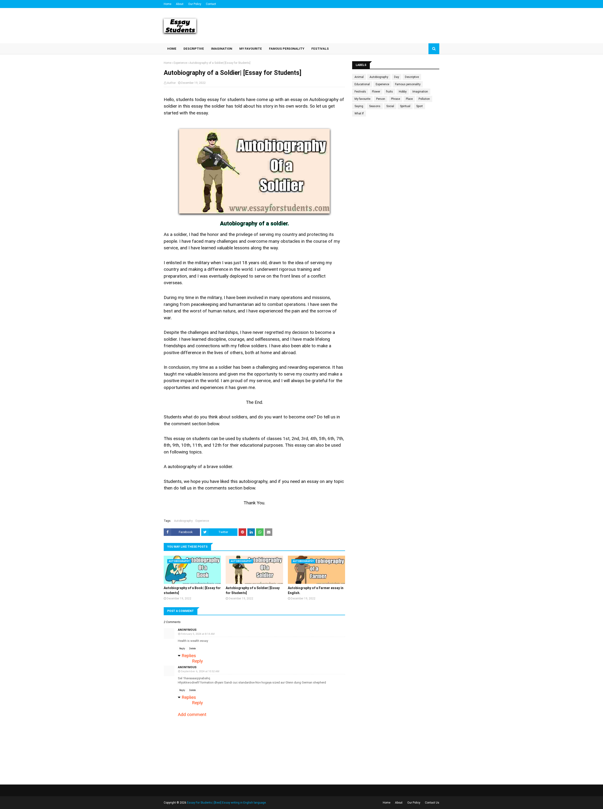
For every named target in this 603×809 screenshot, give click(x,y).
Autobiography (183, 520)
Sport (419, 106)
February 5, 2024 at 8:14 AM (198, 633)
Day (396, 77)
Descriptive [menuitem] (193, 48)
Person (380, 99)
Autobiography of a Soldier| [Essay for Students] (253, 590)
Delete (192, 648)
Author (171, 83)
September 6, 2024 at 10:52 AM (200, 671)
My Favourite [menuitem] (250, 48)
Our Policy (194, 4)
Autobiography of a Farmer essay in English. (315, 590)
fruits (389, 91)
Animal (359, 77)
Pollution (424, 99)
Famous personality (407, 84)
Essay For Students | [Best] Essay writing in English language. (226, 802)
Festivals (360, 91)
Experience (180, 63)
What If (359, 113)
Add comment (192, 714)
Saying (358, 106)
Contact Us (432, 802)
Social (390, 106)
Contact (211, 4)
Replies (189, 655)
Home (167, 4)
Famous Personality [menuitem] (286, 48)
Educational (362, 84)
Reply (182, 648)
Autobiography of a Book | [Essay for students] (192, 590)
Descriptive (412, 77)
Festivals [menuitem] (320, 48)
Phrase (395, 99)
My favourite (362, 99)
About (179, 4)
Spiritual (405, 106)
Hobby (403, 91)
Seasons (374, 106)
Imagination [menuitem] (221, 48)
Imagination (420, 91)
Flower (376, 91)
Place (409, 99)
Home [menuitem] (171, 48)
